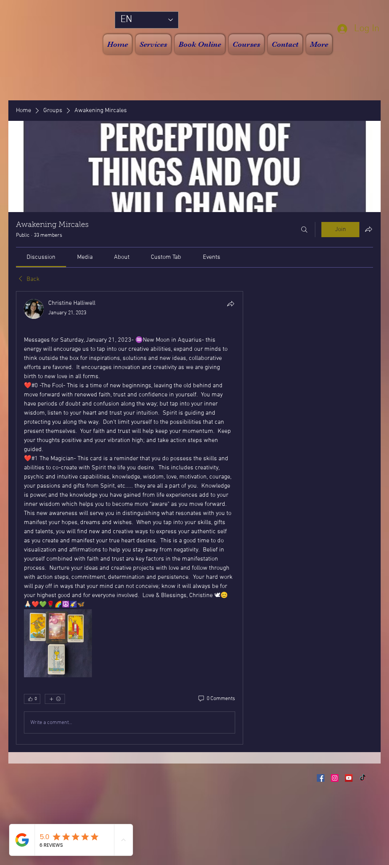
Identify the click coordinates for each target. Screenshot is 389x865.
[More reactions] (55, 699)
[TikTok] (363, 778)
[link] (41, 257)
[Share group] (368, 229)
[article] (129, 518)
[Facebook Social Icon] (320, 778)
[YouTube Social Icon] (349, 778)
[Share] (230, 303)
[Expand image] (58, 643)
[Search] (304, 229)
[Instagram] (334, 778)
